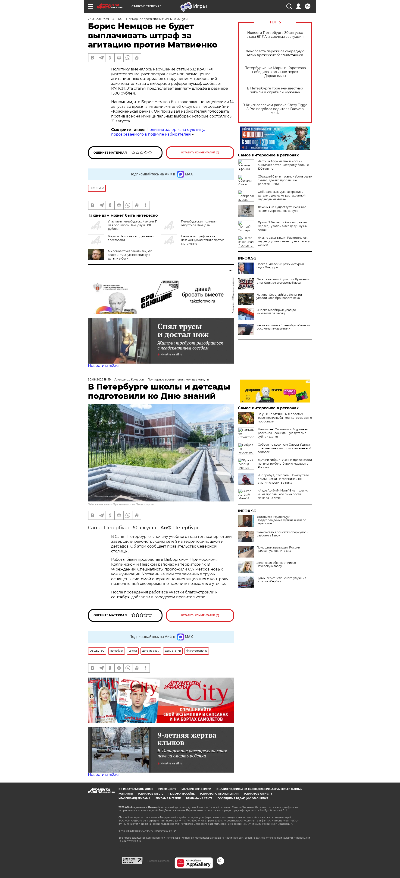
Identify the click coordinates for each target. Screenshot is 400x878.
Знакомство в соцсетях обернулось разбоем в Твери (282, 534)
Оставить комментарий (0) (200, 152)
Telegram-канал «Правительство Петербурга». (121, 504)
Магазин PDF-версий (196, 789)
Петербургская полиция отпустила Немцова (198, 223)
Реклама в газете (150, 793)
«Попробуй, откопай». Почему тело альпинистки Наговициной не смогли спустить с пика (283, 478)
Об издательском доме (136, 789)
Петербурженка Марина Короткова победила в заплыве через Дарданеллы (275, 72)
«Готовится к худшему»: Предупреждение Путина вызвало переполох (281, 520)
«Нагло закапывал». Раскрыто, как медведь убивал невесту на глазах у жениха (284, 241)
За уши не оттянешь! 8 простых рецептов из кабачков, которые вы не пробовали (285, 417)
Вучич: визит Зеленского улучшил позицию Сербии (281, 580)
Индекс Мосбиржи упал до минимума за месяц (276, 311)
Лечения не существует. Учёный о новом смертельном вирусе (282, 208)
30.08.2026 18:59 (99, 379)
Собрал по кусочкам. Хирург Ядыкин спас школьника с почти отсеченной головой (285, 448)
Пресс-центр (167, 789)
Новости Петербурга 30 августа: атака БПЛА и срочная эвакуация (275, 35)
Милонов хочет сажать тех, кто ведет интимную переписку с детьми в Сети (130, 254)
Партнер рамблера (158, 860)
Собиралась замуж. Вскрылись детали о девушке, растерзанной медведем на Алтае (282, 195)
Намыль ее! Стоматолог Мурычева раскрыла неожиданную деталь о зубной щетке (283, 433)
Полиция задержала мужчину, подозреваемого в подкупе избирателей (158, 132)
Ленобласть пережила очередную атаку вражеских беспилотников (275, 53)
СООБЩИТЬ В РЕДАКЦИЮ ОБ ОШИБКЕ (243, 798)
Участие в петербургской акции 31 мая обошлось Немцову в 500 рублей (132, 225)
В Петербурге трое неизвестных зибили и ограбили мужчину (275, 90)
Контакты (126, 793)
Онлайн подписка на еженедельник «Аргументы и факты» (259, 789)
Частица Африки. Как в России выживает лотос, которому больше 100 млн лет (283, 164)
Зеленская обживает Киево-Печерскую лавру (276, 564)
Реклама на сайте (182, 793)
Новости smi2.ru (103, 365)
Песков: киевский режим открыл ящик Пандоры (280, 266)
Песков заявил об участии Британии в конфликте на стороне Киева (282, 281)
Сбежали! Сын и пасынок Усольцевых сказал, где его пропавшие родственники (285, 180)
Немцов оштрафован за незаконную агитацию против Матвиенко (202, 240)
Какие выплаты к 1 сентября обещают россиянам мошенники (283, 327)
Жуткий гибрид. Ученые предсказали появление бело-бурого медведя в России (285, 463)
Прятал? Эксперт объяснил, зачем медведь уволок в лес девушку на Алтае (282, 226)
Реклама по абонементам (219, 793)
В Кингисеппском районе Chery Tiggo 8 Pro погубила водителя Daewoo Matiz (275, 109)
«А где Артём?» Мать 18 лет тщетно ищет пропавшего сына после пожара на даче (283, 494)
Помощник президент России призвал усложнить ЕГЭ (278, 549)
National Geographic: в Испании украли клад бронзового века (279, 296)
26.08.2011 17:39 (98, 19)
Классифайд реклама (134, 798)
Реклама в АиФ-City (258, 793)
